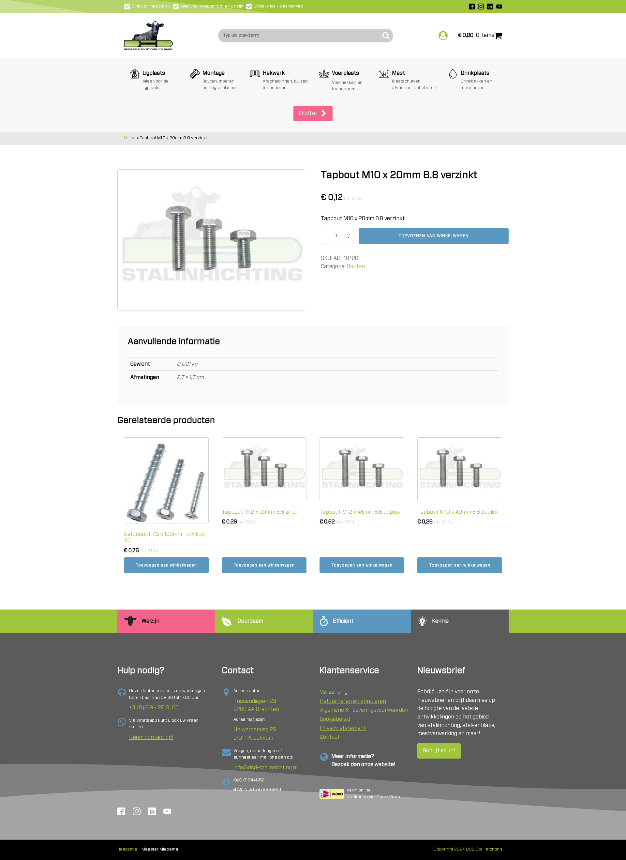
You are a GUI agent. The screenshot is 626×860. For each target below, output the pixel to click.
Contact (330, 737)
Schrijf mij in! (439, 750)
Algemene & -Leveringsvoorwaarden (364, 710)
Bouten (356, 266)
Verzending (334, 692)
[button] (313, 113)
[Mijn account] (443, 35)
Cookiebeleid (335, 719)
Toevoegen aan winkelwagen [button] (166, 565)
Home (130, 138)
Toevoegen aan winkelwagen (434, 236)
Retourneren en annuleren (353, 701)
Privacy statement (343, 728)
